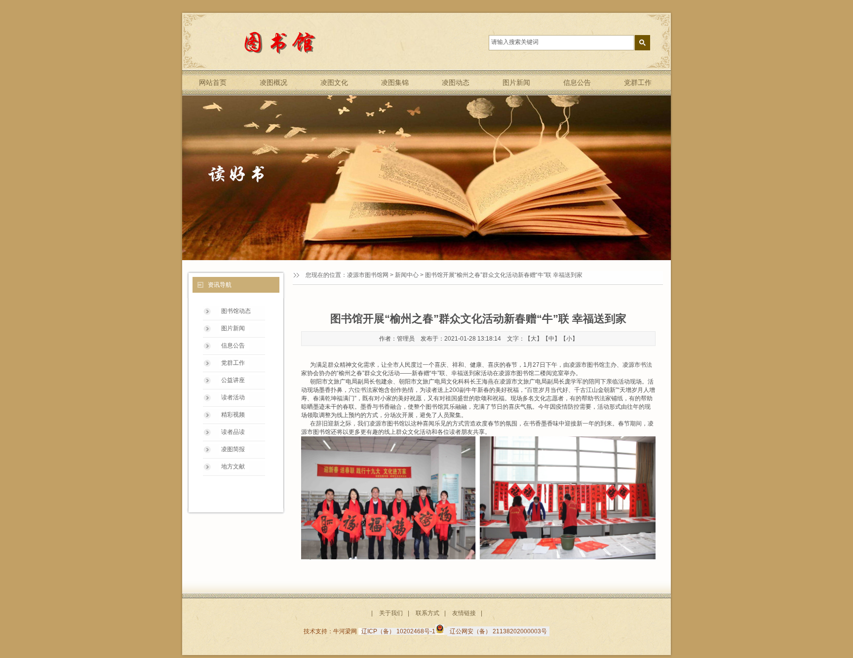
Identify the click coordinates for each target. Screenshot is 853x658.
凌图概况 (273, 82)
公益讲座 (233, 380)
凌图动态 (455, 82)
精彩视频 (233, 414)
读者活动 (233, 397)
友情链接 (464, 613)
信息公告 (577, 82)
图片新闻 (516, 82)
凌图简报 (233, 449)
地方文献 (233, 466)
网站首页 (213, 82)
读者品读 (233, 431)
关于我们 (391, 613)
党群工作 (638, 82)
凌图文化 (334, 82)
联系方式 (427, 613)
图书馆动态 (236, 311)
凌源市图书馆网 (367, 274)
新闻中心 (407, 274)
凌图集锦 (395, 82)
